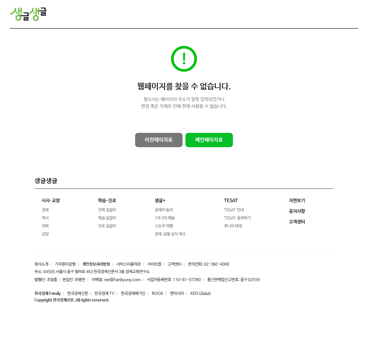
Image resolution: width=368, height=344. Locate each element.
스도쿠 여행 (164, 226)
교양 (45, 234)
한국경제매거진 (133, 293)
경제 (45, 210)
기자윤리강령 (65, 264)
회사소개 (41, 264)
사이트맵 (154, 264)
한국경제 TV (104, 293)
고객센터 (174, 264)
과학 (45, 226)
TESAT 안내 (234, 210)
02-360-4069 (216, 264)
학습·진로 (107, 200)
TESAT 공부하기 (237, 218)
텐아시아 (177, 293)
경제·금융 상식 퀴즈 (170, 234)
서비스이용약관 (128, 264)
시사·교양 (51, 200)
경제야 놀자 (164, 210)
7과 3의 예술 (165, 218)
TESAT (231, 200)
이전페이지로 (158, 140)
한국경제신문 (77, 293)
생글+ (160, 200)
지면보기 (297, 200)
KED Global (200, 293)
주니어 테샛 (233, 226)
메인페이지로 (209, 140)
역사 (45, 218)
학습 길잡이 (107, 218)
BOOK (157, 293)
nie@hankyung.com (122, 279)
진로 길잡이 (107, 226)
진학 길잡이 (107, 210)
